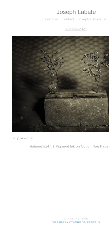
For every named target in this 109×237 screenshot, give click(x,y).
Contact (68, 19)
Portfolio (51, 19)
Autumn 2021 (76, 29)
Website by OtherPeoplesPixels (76, 222)
